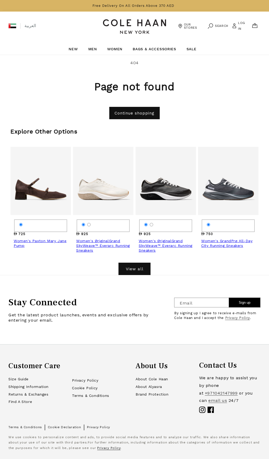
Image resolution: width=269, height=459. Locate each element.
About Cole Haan (152, 379)
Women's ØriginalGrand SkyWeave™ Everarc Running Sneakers (103, 245)
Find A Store (20, 402)
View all (134, 269)
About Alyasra (149, 387)
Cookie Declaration (64, 427)
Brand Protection (152, 394)
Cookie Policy (85, 388)
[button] (12, 25)
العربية (30, 25)
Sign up (244, 303)
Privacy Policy (237, 318)
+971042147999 (221, 393)
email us (217, 400)
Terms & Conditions (90, 395)
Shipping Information (28, 387)
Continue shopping (134, 113)
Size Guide (18, 379)
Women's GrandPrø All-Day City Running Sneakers (226, 243)
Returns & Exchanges (28, 394)
